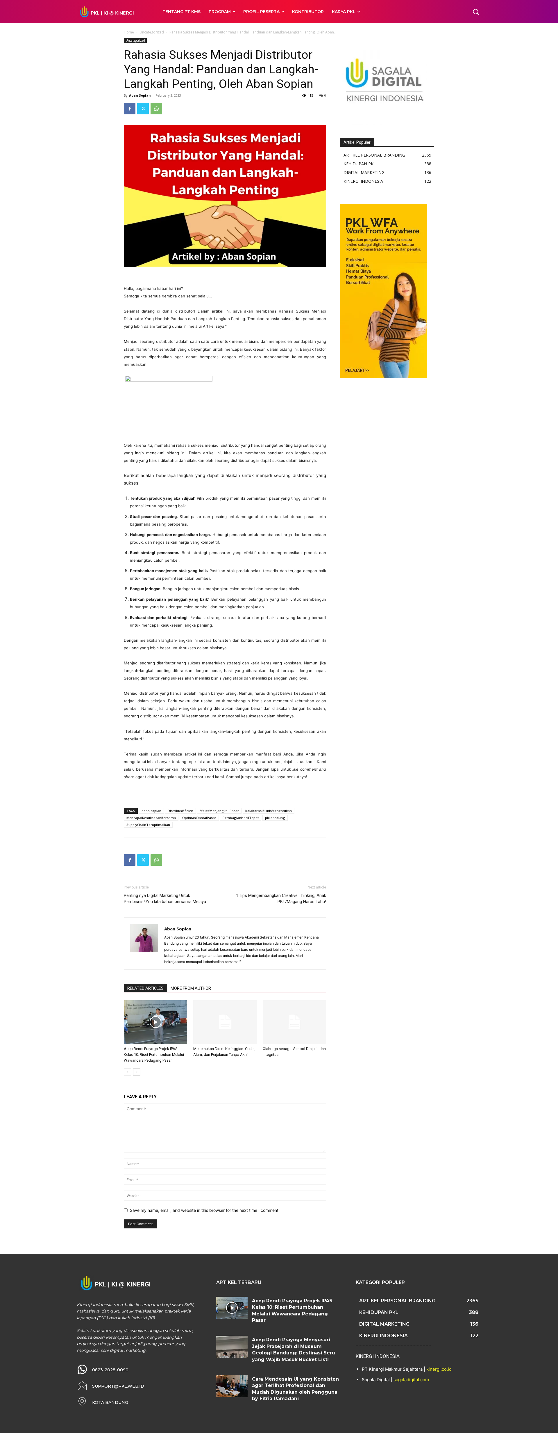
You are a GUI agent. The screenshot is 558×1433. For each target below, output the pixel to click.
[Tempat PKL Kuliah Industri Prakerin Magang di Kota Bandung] (113, 11)
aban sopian (151, 810)
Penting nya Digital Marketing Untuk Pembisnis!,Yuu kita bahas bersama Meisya (165, 898)
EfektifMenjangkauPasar (219, 810)
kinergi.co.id (439, 1369)
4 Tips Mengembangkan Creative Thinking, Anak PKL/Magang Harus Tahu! (280, 898)
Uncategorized (152, 32)
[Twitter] (143, 108)
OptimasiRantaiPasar (199, 817)
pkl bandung (275, 817)
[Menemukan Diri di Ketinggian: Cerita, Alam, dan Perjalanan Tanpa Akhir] (225, 1022)
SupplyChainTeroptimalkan (148, 824)
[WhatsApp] (156, 108)
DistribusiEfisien (180, 810)
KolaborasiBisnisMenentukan (268, 810)
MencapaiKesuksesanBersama (151, 817)
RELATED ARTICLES (145, 988)
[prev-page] (127, 1072)
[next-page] (136, 1072)
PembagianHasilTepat (241, 817)
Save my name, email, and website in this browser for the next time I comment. (205, 1210)
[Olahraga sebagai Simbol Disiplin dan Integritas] (294, 1022)
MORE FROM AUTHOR (191, 988)
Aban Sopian (140, 95)
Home (129, 32)
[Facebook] (129, 108)
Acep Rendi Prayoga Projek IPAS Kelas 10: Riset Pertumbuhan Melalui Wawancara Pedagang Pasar (154, 1055)
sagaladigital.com (411, 1379)
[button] (475, 11)
